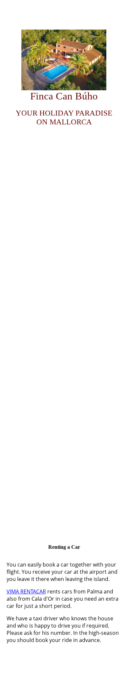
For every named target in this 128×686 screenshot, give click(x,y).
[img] (64, 60)
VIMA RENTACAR (26, 591)
